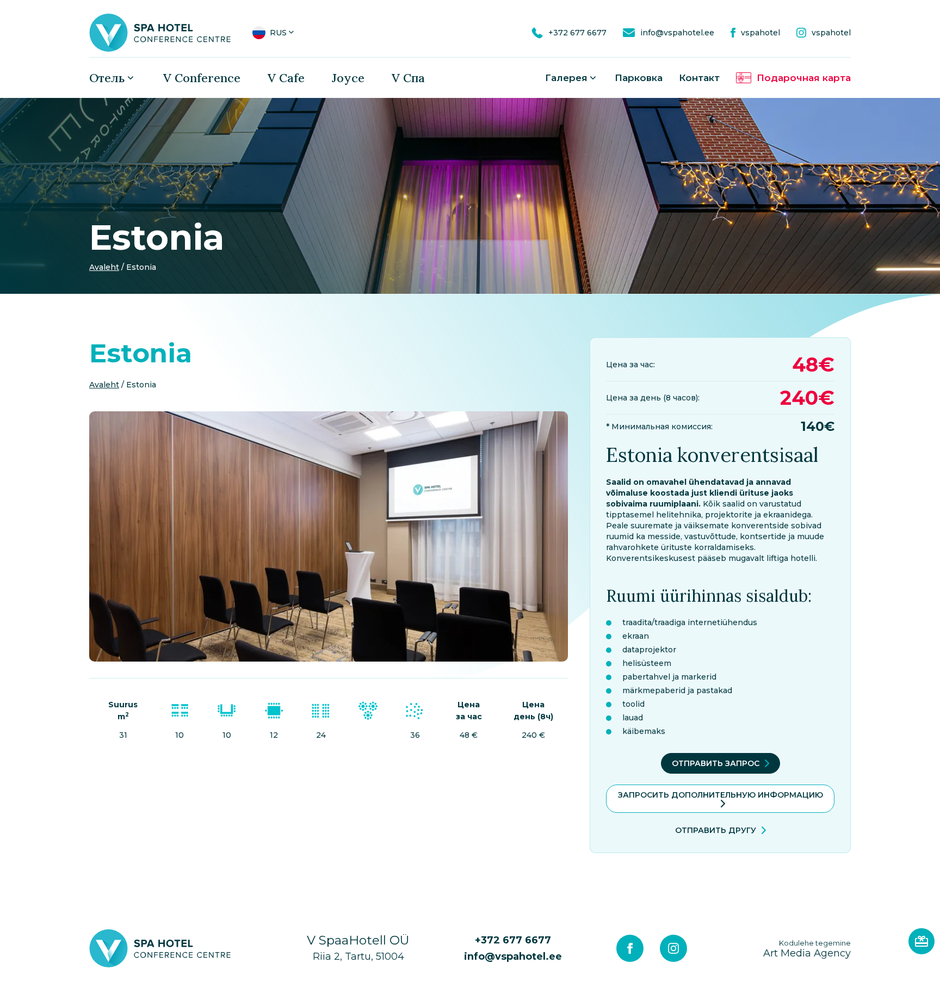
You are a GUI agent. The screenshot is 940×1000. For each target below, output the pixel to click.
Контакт (699, 77)
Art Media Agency (807, 949)
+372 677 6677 (513, 940)
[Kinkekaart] (921, 941)
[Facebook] (630, 948)
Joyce (348, 77)
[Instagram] (673, 948)
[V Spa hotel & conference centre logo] (160, 32)
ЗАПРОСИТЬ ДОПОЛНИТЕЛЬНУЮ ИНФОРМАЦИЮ (720, 795)
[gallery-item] (328, 536)
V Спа (408, 77)
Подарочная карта (804, 77)
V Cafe (286, 77)
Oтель (107, 77)
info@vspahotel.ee (513, 956)
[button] (274, 32)
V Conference (201, 77)
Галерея (566, 77)
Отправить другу (715, 830)
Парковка (639, 77)
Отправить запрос (715, 763)
